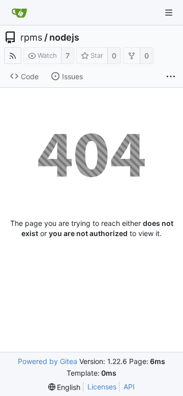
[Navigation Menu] (169, 13)
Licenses (101, 386)
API (129, 386)
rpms (31, 37)
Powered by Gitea (47, 361)
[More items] (171, 76)
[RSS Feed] (12, 55)
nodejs (64, 37)
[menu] (64, 387)
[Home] (19, 13)
